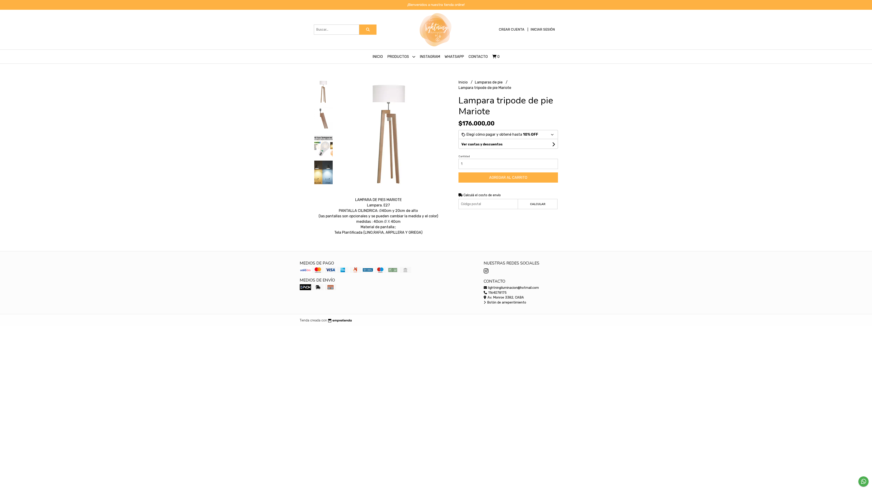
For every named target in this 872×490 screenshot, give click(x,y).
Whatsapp (454, 56)
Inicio (378, 56)
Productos (398, 56)
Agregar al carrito (508, 177)
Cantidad (464, 156)
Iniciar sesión (542, 29)
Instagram (430, 56)
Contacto (478, 56)
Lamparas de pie (489, 82)
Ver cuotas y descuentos (482, 144)
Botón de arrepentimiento (506, 302)
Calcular (537, 204)
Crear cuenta (511, 29)
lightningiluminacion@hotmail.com (513, 288)
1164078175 (497, 293)
